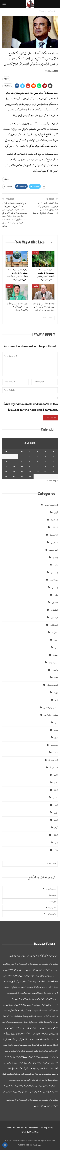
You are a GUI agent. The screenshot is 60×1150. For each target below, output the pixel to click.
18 (45, 466)
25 (45, 471)
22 (22, 471)
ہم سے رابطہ (52, 895)
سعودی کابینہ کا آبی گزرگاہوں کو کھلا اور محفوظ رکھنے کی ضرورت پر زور (34, 955)
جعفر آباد (55, 632)
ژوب (56, 700)
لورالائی (55, 835)
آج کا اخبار (54, 520)
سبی (56, 722)
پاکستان (9, 252)
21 (14, 471)
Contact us (22, 1127)
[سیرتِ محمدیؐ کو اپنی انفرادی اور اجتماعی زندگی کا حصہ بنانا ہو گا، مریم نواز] (17, 292)
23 (30, 471)
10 (37, 461)
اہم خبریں (54, 542)
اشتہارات (55, 527)
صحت (55, 752)
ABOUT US (52, 863)
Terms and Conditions (30, 1131)
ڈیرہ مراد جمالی (52, 685)
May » (55, 480)
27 (6, 476)
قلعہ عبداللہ (54, 767)
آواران (56, 512)
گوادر (56, 827)
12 (53, 461)
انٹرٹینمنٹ (54, 535)
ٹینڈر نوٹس (54, 625)
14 (14, 466)
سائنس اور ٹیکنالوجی (51, 707)
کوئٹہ (56, 820)
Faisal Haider (37, 1145)
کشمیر (55, 797)
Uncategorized (51, 505)
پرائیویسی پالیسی (51, 914)
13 (6, 466)
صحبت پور (54, 745)
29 (22, 476)
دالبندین (55, 670)
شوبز (56, 737)
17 (37, 466)
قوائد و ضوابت (52, 908)
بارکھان (55, 557)
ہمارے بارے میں (50, 889)
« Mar (49, 480)
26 (53, 471)
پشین (56, 595)
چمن (56, 640)
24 (37, 471)
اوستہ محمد (53, 550)
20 (6, 471)
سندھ (56, 730)
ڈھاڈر (56, 677)
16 (29, 466)
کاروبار (56, 775)
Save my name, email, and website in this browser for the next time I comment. (31, 407)
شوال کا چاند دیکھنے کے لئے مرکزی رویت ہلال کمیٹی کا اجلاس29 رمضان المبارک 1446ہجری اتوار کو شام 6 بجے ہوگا (45, 208)
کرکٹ (56, 790)
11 (45, 461)
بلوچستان (54, 572)
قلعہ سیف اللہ (53, 760)
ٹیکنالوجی (54, 610)
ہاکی (56, 842)
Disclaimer (33, 1127)
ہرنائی (56, 850)
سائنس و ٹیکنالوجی (51, 715)
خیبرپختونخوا (53, 662)
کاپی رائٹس (52, 901)
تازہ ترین (55, 602)
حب (56, 647)
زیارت (56, 692)
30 (30, 476)
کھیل (56, 805)
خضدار (55, 655)
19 (53, 466)
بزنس (56, 565)
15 (22, 466)
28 (14, 476)
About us (11, 1127)
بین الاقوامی (54, 580)
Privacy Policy (47, 1127)
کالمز (56, 782)
